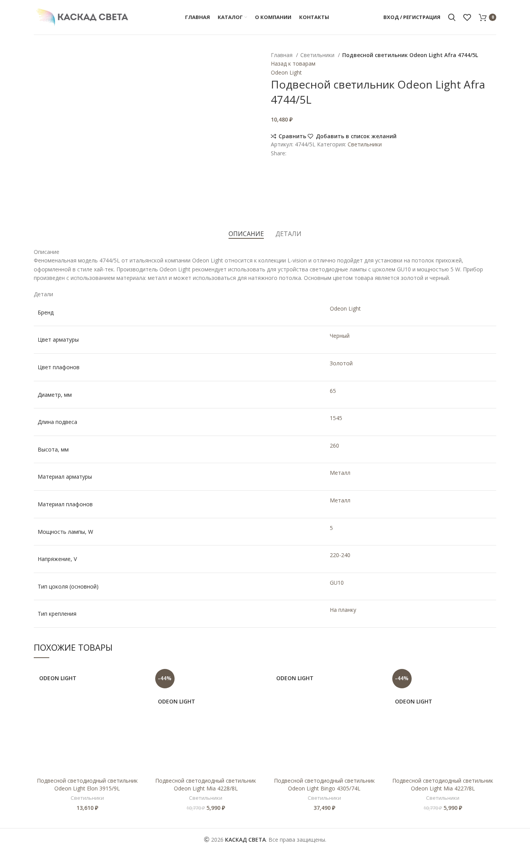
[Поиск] (451, 17)
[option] (57, 54)
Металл (340, 472)
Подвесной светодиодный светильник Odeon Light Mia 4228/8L (205, 784)
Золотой (341, 363)
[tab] (246, 234)
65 (333, 390)
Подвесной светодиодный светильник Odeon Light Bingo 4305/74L (324, 784)
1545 (336, 418)
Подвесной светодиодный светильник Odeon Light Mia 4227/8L (442, 784)
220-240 (340, 555)
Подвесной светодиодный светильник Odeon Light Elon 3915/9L (87, 784)
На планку (343, 609)
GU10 (337, 582)
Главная (282, 55)
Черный (340, 335)
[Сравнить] (135, 679)
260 (334, 445)
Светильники (318, 55)
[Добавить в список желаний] (135, 696)
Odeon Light (286, 72)
